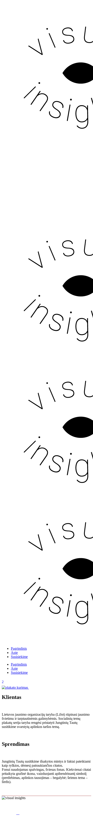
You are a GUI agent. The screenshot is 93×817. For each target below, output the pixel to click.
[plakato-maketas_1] (15, 687)
